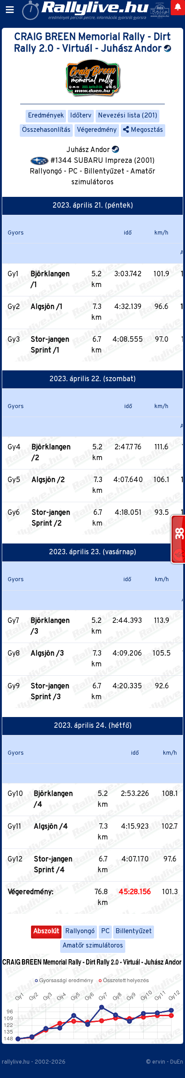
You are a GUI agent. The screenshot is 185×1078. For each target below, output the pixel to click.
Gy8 (14, 653)
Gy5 (14, 480)
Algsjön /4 (51, 826)
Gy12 (15, 859)
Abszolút (46, 931)
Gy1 (13, 274)
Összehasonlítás (46, 130)
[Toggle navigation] (10, 10)
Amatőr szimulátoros (92, 946)
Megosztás (146, 130)
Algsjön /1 (46, 307)
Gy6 (14, 513)
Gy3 (14, 339)
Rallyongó (80, 931)
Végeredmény (97, 130)
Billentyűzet (133, 931)
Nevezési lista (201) (127, 116)
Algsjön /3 (47, 653)
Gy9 (14, 686)
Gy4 (14, 447)
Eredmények (46, 116)
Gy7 (13, 621)
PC (105, 931)
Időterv (81, 116)
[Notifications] (178, 7)
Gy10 (15, 794)
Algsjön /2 (48, 480)
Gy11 (14, 826)
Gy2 (14, 307)
